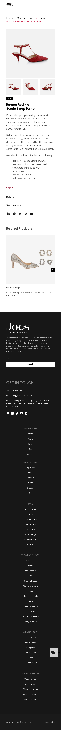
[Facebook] (14, 214)
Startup (30, 444)
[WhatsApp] (26, 214)
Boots (30, 483)
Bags (30, 493)
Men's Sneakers (30, 663)
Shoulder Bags (30, 539)
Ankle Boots (30, 561)
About (30, 434)
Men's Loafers (30, 653)
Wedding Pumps (30, 689)
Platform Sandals (30, 596)
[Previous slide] (8, 270)
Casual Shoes (30, 637)
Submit (30, 364)
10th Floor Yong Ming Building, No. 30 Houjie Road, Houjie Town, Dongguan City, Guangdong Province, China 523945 (27, 403)
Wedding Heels (30, 684)
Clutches (30, 514)
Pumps (30, 473)
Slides (30, 658)
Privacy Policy (49, 722)
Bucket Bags (30, 509)
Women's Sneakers (30, 616)
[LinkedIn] (8, 214)
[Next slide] (53, 270)
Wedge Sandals (30, 621)
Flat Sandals (30, 571)
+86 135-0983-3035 (14, 390)
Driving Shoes (30, 648)
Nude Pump (13, 287)
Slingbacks (30, 611)
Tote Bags (30, 544)
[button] (30, 53)
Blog (30, 449)
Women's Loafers (30, 586)
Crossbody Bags (30, 519)
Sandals (30, 478)
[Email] (32, 214)
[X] (20, 214)
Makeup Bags (30, 534)
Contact (30, 454)
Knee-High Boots (30, 581)
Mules (30, 591)
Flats (30, 576)
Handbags (30, 529)
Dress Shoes (30, 643)
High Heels (30, 468)
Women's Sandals (30, 606)
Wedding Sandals (30, 694)
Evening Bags (30, 524)
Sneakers (30, 488)
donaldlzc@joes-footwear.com (19, 396)
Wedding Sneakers (30, 699)
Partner (30, 439)
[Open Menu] (53, 4)
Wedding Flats (30, 679)
